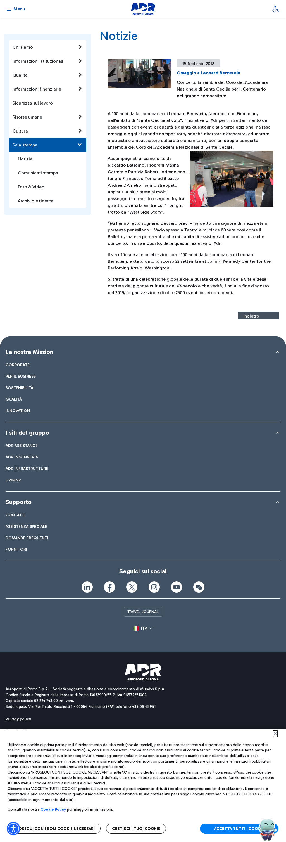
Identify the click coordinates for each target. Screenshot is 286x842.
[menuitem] (18, 365)
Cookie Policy (53, 809)
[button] (143, 628)
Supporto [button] (19, 502)
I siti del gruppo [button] (27, 432)
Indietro (251, 316)
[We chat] (198, 587)
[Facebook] (109, 587)
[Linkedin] (87, 587)
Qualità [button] (20, 75)
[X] (131, 587)
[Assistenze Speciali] (275, 9)
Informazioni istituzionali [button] (38, 61)
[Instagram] (154, 587)
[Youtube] (176, 587)
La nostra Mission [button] (29, 352)
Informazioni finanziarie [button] (37, 89)
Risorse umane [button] (27, 117)
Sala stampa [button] (25, 145)
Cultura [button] (20, 131)
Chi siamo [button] (23, 47)
